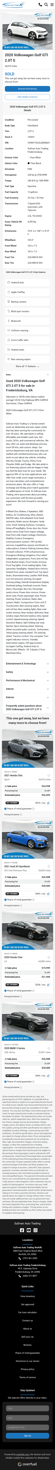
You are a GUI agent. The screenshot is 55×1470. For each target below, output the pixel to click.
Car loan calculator (27, 1312)
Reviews (27, 1345)
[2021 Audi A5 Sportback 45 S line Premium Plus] (27, 839)
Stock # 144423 (10, 953)
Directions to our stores (27, 1361)
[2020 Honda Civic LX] (27, 930)
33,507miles (44, 1052)
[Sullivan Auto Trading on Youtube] (27, 1230)
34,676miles (44, 779)
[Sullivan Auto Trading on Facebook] (20, 1230)
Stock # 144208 (10, 862)
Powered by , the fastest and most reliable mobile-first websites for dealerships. (27, 1456)
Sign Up (27, 1435)
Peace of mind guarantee (27, 1353)
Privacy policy (27, 1369)
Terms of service (27, 1377)
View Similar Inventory (27, 97)
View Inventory (27, 1296)
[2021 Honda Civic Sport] (27, 748)
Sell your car (27, 1337)
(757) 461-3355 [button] (30, 1258)
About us (27, 1328)
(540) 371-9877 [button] (30, 1276)
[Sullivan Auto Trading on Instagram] (34, 1230)
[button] (40, 5)
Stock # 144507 (10, 772)
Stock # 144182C (11, 1044)
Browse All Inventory (27, 89)
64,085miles (44, 961)
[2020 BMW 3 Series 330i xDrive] (27, 1021)
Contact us (27, 1320)
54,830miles (44, 870)
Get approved (27, 1304)
